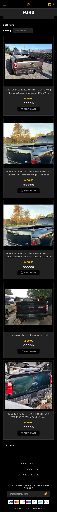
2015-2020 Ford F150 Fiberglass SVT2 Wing (28, 335)
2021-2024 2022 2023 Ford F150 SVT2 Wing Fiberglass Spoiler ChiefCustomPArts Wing (28, 91)
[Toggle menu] (8, 4)
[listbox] (23, 30)
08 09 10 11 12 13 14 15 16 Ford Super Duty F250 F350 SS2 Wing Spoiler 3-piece (28, 415)
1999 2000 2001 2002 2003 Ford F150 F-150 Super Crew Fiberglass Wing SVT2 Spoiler (28, 173)
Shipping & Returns (28, 474)
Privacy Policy (28, 463)
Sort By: (7, 30)
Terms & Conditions (28, 469)
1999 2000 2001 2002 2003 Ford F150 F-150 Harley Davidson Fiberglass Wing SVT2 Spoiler (28, 255)
